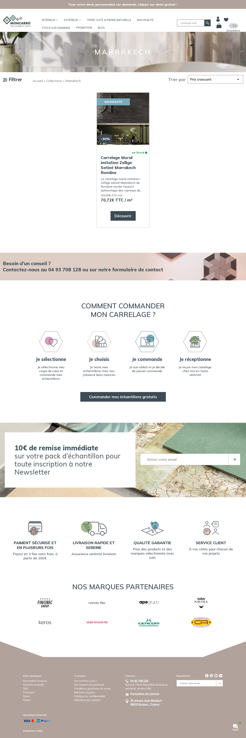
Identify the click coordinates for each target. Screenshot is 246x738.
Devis (26, 696)
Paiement (28, 692)
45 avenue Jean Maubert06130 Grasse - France (146, 702)
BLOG (101, 27)
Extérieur (71, 20)
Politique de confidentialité (89, 696)
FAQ (25, 688)
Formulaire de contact (144, 693)
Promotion (84, 27)
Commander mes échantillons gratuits (123, 397)
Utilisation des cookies (87, 700)
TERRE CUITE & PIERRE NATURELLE (109, 20)
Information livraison (35, 680)
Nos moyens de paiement (89, 684)
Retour (27, 700)
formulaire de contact (137, 269)
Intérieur (48, 20)
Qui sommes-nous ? (85, 680)
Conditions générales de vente (92, 688)
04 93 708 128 (139, 680)
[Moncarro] (16, 21)
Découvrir (123, 216)
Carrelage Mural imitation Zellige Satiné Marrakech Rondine (118, 165)
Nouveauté (145, 20)
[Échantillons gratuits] (233, 25)
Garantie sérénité (33, 684)
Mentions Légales (84, 692)
